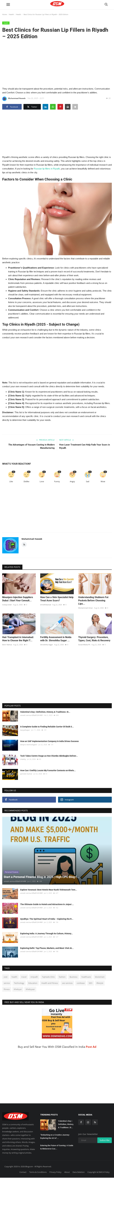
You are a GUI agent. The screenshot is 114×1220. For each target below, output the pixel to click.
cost (5, 977)
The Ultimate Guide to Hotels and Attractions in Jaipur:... (47, 904)
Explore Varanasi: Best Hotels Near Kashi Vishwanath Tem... (48, 890)
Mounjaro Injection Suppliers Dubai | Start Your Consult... (17, 599)
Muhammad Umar (85, 608)
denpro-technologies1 (28, 744)
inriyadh (34, 977)
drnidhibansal (45, 605)
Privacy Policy (55, 1172)
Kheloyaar (30, 989)
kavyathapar (25, 730)
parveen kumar (26, 774)
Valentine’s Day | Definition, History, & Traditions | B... (45, 712)
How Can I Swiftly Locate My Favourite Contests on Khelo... (48, 770)
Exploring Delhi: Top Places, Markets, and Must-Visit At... (47, 948)
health (14, 977)
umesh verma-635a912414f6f (31, 715)
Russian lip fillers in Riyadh (47, 168)
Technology (19, 983)
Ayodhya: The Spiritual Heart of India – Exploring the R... (46, 919)
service (7, 983)
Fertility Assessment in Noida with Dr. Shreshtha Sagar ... (55, 639)
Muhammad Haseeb (16, 98)
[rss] (95, 1122)
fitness (7, 989)
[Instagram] (88, 1122)
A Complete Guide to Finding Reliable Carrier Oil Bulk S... (47, 726)
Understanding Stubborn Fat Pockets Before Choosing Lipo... (93, 600)
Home (4, 14)
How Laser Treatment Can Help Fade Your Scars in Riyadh (84, 446)
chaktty (23, 759)
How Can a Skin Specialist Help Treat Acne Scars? (56, 599)
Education (32, 983)
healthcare (86, 977)
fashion (62, 977)
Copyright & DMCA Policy (98, 1172)
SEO (90, 983)
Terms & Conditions (38, 1172)
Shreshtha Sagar (46, 644)
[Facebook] (81, 1122)
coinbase (81, 983)
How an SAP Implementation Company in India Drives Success (49, 741)
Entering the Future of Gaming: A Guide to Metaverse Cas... (56, 1147)
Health (11, 14)
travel (23, 977)
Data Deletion (79, 1172)
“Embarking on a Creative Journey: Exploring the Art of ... (55, 1136)
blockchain (99, 977)
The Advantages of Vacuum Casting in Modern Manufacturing (31, 446)
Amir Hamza (7, 644)
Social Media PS (84, 644)
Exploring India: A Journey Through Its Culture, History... (46, 933)
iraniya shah (7, 605)
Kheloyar (18, 989)
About (67, 1172)
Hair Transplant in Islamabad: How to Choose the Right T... (18, 639)
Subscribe (105, 1140)
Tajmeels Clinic (48, 977)
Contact (22, 1172)
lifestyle (99, 983)
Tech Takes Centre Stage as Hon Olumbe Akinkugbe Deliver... (49, 756)
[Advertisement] (57, 63)
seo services (67, 983)
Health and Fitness (49, 983)
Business (73, 977)
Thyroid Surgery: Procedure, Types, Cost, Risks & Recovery (94, 639)
